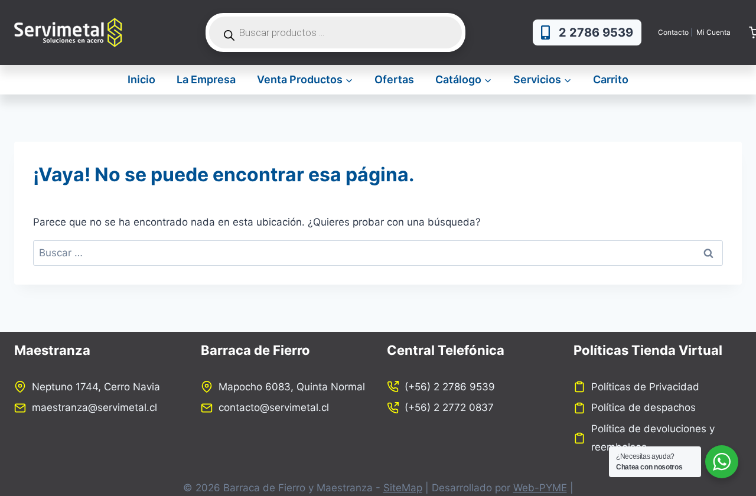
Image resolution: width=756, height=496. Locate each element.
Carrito (610, 79)
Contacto (673, 32)
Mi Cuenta (714, 32)
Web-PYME (540, 488)
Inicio (141, 79)
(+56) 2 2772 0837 (449, 407)
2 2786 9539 (596, 32)
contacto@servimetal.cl (274, 407)
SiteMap (402, 488)
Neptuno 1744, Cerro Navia (96, 387)
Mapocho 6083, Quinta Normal (292, 387)
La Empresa (206, 79)
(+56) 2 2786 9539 (450, 387)
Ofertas (394, 79)
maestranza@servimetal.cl (94, 407)
